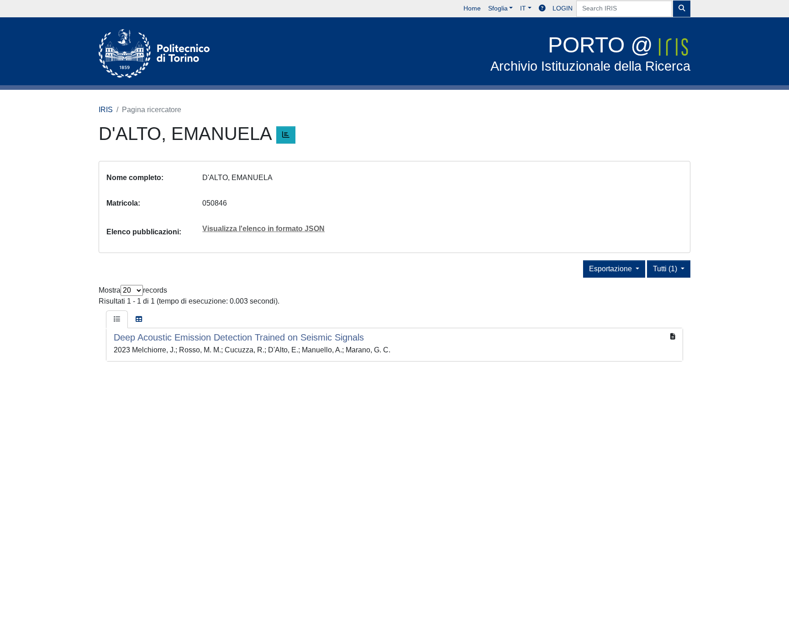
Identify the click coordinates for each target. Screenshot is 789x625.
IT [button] (523, 8)
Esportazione (611, 269)
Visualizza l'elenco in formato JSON (263, 228)
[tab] (117, 319)
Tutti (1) (666, 269)
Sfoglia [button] (498, 8)
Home (472, 8)
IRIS (106, 110)
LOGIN (562, 8)
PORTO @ (590, 53)
